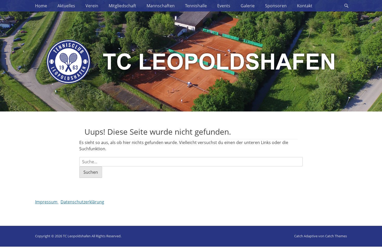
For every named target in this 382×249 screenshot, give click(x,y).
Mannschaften (161, 6)
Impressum (46, 202)
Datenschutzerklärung (82, 202)
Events (223, 6)
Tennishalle (196, 6)
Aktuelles (66, 6)
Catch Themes (336, 236)
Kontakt (304, 6)
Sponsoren (276, 6)
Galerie (248, 6)
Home (41, 6)
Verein (91, 6)
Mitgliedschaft (122, 6)
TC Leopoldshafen (77, 236)
